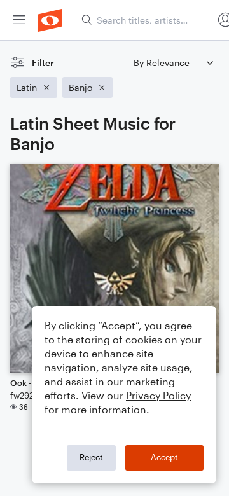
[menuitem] (19, 20)
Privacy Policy (158, 395)
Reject (91, 457)
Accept (164, 457)
